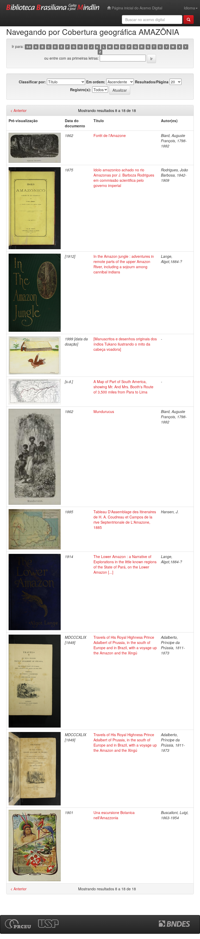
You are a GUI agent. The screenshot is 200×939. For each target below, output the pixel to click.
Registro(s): (80, 89)
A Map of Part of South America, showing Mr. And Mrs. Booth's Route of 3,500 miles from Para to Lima (123, 387)
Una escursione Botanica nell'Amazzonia (114, 815)
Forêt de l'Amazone (109, 135)
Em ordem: (95, 81)
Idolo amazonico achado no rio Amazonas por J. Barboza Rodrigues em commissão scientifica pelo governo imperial (123, 177)
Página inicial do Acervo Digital (136, 7)
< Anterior (18, 110)
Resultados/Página (151, 81)
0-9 (29, 47)
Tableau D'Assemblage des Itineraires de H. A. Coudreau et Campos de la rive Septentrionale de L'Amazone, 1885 (124, 519)
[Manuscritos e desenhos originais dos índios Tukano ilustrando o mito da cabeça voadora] (125, 344)
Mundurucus (103, 411)
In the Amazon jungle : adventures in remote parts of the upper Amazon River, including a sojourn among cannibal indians (123, 264)
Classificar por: (32, 81)
